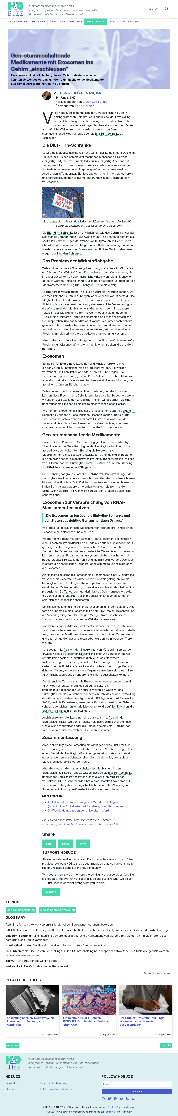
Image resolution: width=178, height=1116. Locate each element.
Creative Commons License (121, 1107)
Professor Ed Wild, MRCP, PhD (80, 93)
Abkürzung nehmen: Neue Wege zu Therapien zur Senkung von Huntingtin (30, 1021)
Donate (51, 892)
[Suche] (168, 21)
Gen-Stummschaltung (21, 910)
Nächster (166, 1045)
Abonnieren (137, 1091)
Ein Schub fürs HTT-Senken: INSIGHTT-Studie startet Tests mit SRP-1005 (86, 1021)
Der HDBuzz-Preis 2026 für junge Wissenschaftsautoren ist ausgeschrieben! (142, 1021)
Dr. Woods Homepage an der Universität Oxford (78, 810)
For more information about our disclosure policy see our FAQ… (81, 824)
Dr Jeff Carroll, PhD (94, 101)
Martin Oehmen (84, 106)
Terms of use (111, 1111)
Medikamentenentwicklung (57, 910)
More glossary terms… (158, 973)
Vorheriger (12, 1045)
